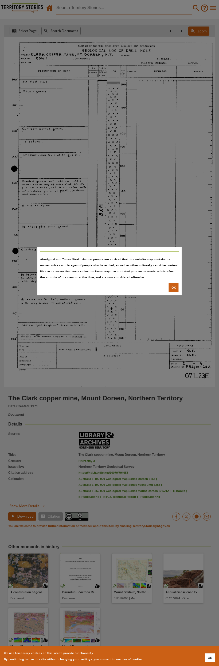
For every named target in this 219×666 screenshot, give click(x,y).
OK (173, 287)
